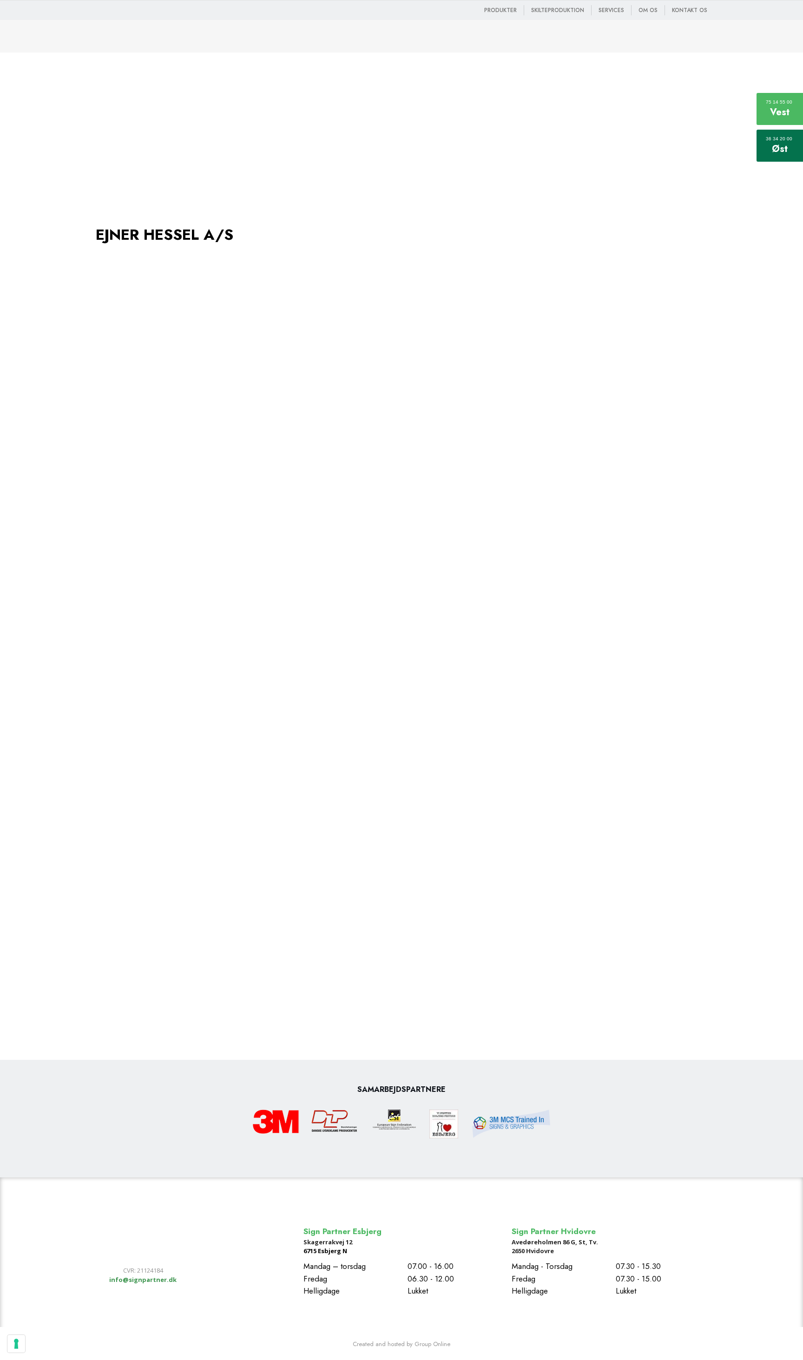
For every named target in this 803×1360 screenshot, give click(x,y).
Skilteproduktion (557, 10)
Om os (648, 10)
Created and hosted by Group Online (401, 1344)
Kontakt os (689, 10)
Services (611, 10)
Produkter (500, 10)
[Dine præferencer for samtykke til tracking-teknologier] (16, 1344)
